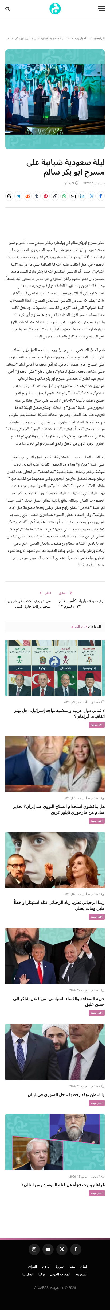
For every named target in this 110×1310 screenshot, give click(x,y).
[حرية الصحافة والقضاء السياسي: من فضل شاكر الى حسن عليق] (55, 956)
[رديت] (28, 196)
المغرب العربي (60, 1274)
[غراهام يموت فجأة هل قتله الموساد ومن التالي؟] (55, 1142)
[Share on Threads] (9, 196)
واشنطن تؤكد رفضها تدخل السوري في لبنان (66, 1094)
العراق (32, 1266)
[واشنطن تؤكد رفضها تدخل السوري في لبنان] (55, 1052)
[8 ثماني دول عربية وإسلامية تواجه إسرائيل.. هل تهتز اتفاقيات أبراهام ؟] (55, 668)
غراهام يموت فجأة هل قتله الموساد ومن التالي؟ (63, 1184)
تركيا (41, 1274)
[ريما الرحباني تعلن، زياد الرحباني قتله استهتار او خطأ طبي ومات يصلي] (55, 860)
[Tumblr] (37, 196)
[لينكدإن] (82, 196)
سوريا (60, 1266)
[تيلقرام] (18, 196)
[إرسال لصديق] (73, 196)
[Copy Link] (55, 196)
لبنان (83, 1266)
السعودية (81, 1274)
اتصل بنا (27, 1274)
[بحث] (8, 9)
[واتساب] (64, 196)
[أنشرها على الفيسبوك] (101, 196)
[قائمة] (101, 9)
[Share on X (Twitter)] (91, 196)
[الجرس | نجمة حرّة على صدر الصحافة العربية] (55, 8)
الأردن (46, 1266)
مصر (72, 1266)
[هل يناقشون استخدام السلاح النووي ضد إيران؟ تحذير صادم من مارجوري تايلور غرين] (55, 764)
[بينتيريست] (46, 196)
